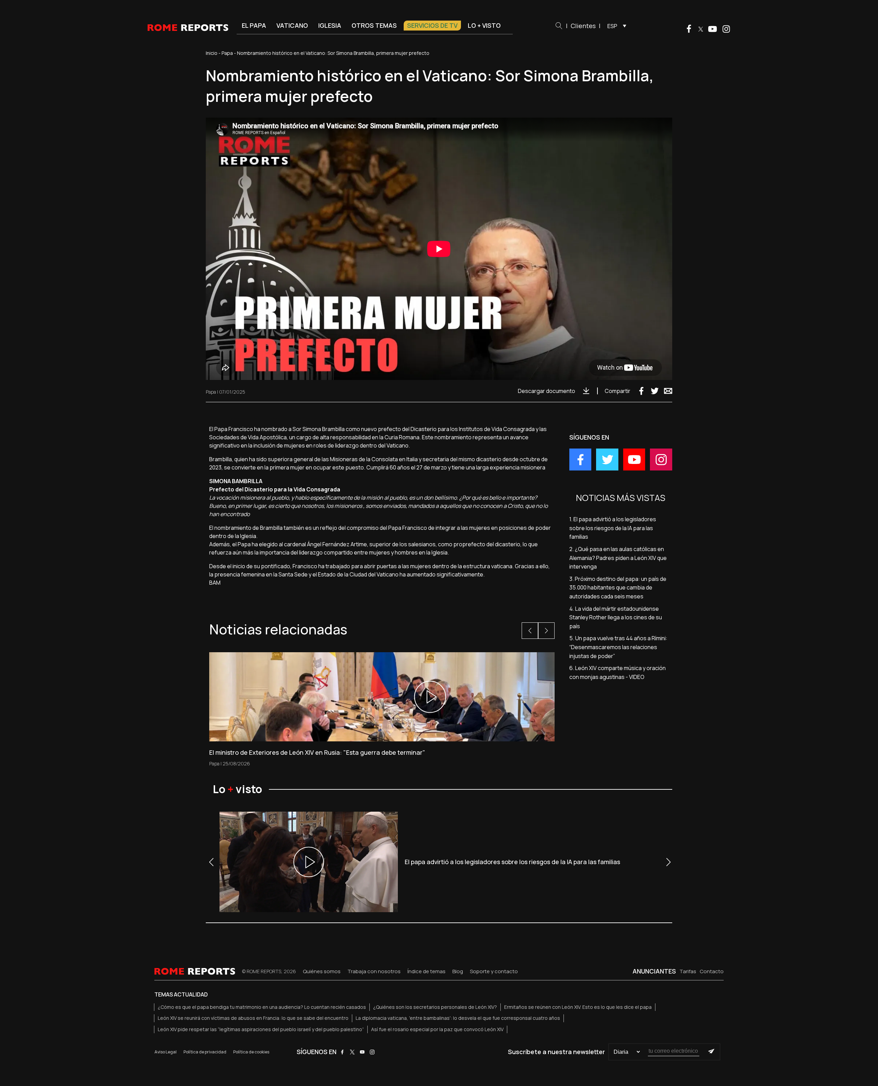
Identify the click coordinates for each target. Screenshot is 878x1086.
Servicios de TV (432, 25)
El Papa (254, 25)
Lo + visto (484, 25)
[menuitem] (615, 26)
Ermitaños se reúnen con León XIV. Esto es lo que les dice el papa (578, 1007)
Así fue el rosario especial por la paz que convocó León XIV (437, 1029)
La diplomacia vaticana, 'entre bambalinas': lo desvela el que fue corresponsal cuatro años (458, 1018)
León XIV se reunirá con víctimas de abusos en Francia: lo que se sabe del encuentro (253, 1018)
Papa (227, 53)
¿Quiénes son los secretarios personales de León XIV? (435, 1007)
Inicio (211, 53)
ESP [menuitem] (612, 26)
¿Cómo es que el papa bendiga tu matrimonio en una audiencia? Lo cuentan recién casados (262, 1007)
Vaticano (292, 25)
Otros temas (374, 25)
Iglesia (329, 25)
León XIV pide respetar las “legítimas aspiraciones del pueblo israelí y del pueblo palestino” (261, 1029)
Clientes (583, 26)
